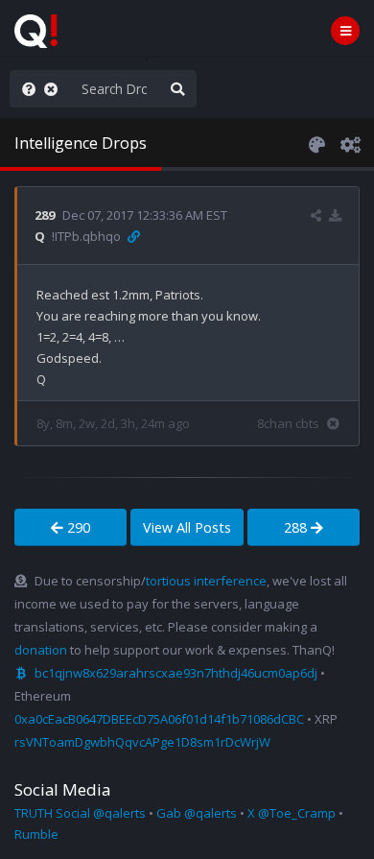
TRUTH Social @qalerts (80, 813)
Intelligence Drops (80, 143)
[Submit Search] (177, 88)
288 (297, 527)
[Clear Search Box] (54, 88)
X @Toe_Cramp (291, 813)
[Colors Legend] (316, 143)
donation (40, 649)
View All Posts (187, 527)
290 (76, 527)
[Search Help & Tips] (25, 88)
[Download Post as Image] (335, 215)
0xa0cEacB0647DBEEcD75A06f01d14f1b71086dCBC (159, 719)
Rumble (36, 834)
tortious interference (206, 580)
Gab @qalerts (196, 813)
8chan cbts (288, 423)
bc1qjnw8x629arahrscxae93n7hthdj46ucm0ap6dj (176, 672)
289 (45, 215)
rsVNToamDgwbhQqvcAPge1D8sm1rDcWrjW (142, 742)
